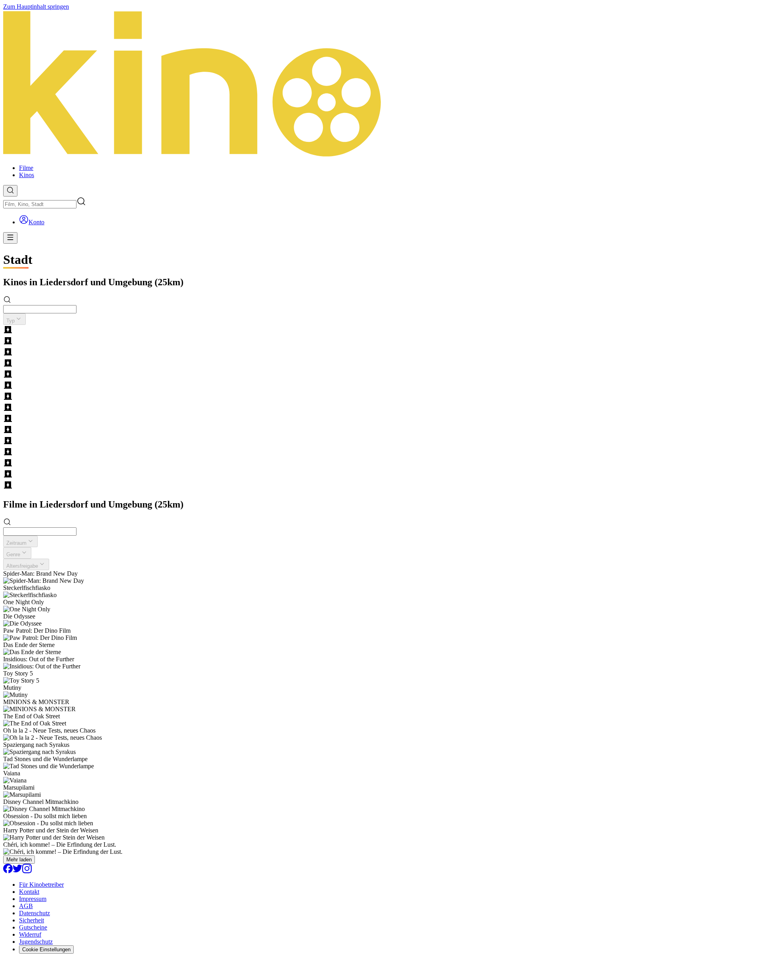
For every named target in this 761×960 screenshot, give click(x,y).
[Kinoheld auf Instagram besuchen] (27, 871)
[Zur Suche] (10, 191)
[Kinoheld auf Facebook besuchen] (8, 871)
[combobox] (39, 204)
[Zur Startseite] (380, 84)
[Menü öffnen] (10, 238)
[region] (380, 408)
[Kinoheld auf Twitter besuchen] (17, 871)
